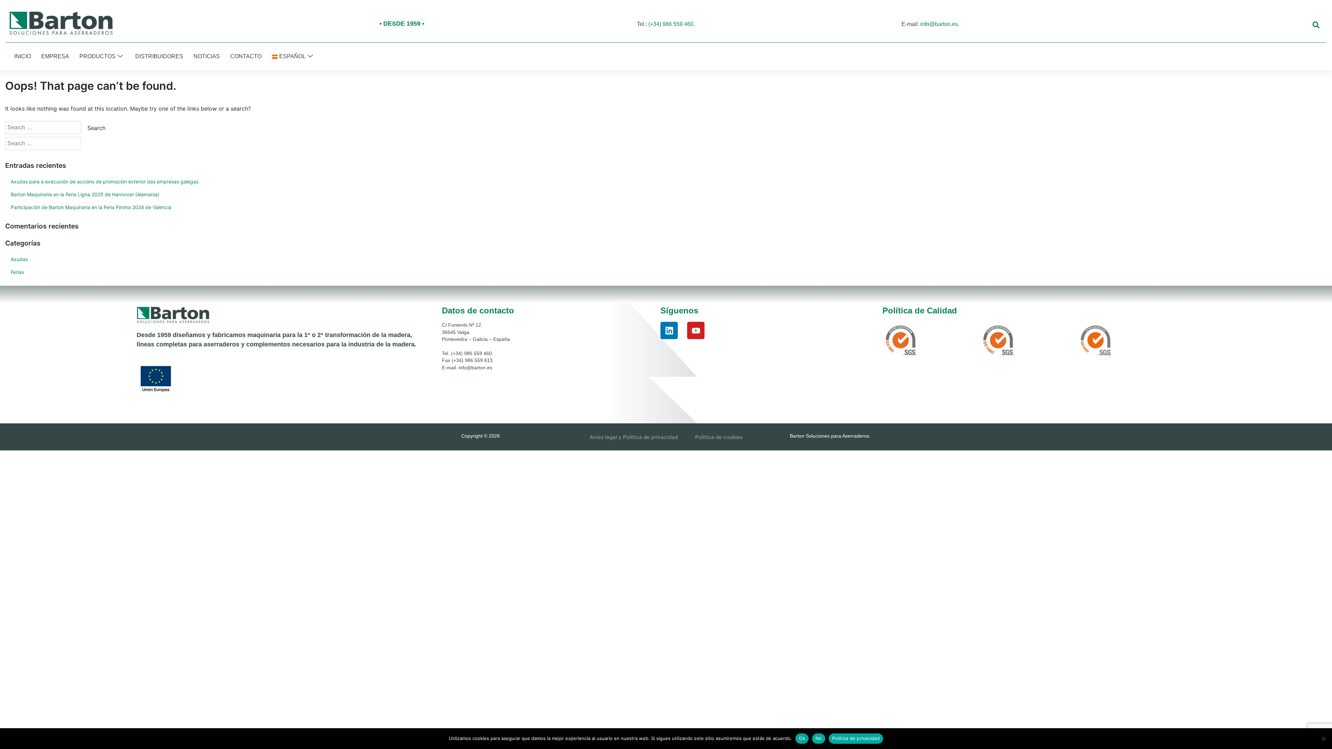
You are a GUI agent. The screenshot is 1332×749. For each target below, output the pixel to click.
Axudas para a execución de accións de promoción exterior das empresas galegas (104, 181)
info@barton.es (939, 24)
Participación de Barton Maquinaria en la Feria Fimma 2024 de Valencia (91, 207)
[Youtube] (696, 330)
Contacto (246, 56)
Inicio (22, 56)
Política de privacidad (856, 738)
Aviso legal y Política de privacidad (634, 437)
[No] (1323, 738)
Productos (97, 56)
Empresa (55, 56)
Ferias (17, 272)
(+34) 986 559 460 (670, 24)
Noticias (207, 56)
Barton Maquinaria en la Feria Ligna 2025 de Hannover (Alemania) (85, 194)
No (819, 738)
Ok (802, 738)
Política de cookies (719, 437)
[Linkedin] (669, 330)
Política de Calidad (919, 310)
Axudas (19, 259)
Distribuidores (159, 56)
